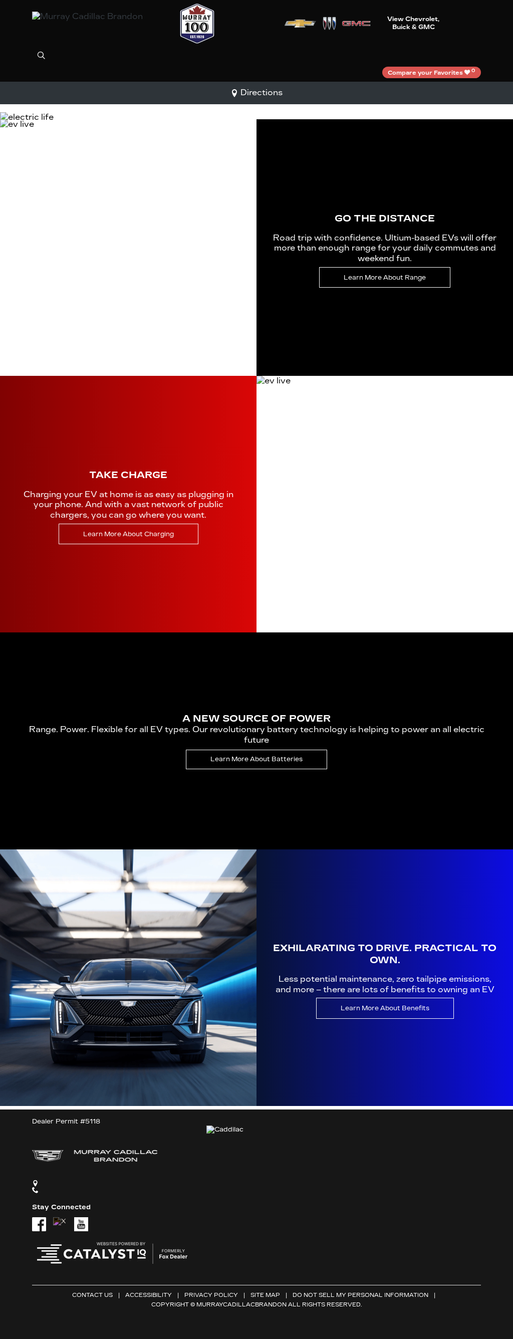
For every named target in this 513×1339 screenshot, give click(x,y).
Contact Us (92, 1295)
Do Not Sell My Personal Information (360, 1295)
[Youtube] (81, 1224)
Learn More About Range (385, 277)
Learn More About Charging (128, 534)
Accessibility (148, 1295)
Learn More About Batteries (256, 759)
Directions (261, 92)
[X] (60, 1224)
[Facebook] (39, 1224)
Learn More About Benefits (385, 1008)
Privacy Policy (211, 1295)
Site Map (265, 1295)
